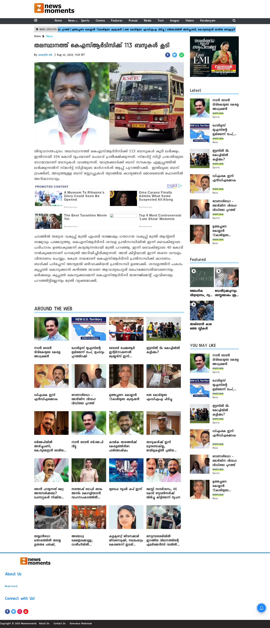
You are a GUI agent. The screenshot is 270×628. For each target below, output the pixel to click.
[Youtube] (25, 611)
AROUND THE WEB (53, 310)
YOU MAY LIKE (203, 346)
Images (174, 21)
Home (58, 21)
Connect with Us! (20, 599)
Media (147, 21)
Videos (189, 21)
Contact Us (59, 623)
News (71, 21)
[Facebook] (7, 611)
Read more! (11, 586)
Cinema (100, 21)
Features (116, 21)
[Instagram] (19, 611)
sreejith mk (45, 55)
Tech (161, 21)
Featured (198, 260)
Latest (195, 91)
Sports (85, 21)
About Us (13, 574)
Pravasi (133, 21)
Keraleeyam (207, 21)
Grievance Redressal (81, 623)
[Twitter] (13, 611)
